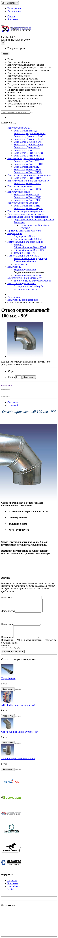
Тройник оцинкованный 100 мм (18, 758)
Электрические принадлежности (24, 278)
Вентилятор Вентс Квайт (27, 155)
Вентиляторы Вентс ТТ (26, 161)
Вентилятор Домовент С (27, 147)
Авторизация (14, 11)
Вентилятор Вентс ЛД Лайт (28, 153)
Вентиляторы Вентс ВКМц (28, 172)
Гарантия (12, 880)
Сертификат (13, 886)
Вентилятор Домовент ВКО (28, 136)
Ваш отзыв (7, 637)
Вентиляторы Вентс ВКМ (27, 169)
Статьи (11, 16)
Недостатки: (7, 624)
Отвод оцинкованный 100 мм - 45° (19, 731)
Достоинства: (8, 611)
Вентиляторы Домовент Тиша (29, 133)
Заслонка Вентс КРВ (25, 253)
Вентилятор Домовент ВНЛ (28, 139)
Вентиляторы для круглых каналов (25, 158)
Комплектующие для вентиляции (25, 241)
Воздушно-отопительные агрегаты (25, 214)
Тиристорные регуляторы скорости (32, 280)
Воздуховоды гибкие (25, 269)
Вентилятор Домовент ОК (27, 141)
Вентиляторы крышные (19, 186)
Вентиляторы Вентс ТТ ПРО (29, 164)
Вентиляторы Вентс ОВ (26, 194)
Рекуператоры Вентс (25, 236)
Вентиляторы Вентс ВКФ (27, 200)
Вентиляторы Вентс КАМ (27, 183)
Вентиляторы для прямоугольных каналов (29, 175)
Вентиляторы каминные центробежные (28, 180)
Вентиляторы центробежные (22, 203)
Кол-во (11, 377)
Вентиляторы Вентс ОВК (27, 197)
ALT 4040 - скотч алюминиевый (18, 705)
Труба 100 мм (8, 678)
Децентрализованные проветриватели (27, 216)
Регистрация (14, 8)
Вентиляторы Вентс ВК (26, 166)
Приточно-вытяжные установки (24, 230)
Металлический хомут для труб (30, 258)
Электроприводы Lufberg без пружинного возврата (29, 287)
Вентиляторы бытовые (19, 128)
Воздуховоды (14, 266)
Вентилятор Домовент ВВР (28, 144)
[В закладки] (5, 389)
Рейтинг (5, 645)
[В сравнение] (8, 389)
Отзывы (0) (13, 405)
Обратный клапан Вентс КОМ (30, 247)
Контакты (12, 19)
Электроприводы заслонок (21, 283)
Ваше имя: (6, 597)
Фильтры (18, 244)
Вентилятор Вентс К (24, 150)
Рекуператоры (14, 233)
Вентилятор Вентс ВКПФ (27, 178)
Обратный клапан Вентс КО (29, 250)
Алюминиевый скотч (25, 261)
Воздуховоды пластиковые (28, 275)
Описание (12, 402)
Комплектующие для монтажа (23, 255)
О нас (10, 889)
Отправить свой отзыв (12, 651)
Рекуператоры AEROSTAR (28, 239)
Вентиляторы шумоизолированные (26, 211)
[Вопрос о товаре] (2, 389)
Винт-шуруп (20, 264)
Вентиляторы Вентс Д (25, 130)
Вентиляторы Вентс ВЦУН (28, 208)
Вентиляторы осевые (18, 191)
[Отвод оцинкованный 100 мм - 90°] (25, 356)
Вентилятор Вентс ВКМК (27, 189)
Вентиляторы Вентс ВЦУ (27, 205)
